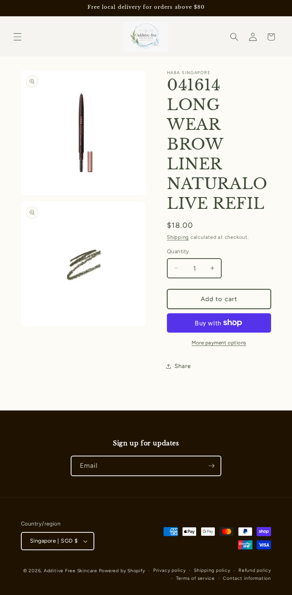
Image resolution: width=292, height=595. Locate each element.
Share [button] (182, 365)
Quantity (178, 251)
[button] (17, 37)
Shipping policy (212, 570)
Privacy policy (169, 570)
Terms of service (195, 578)
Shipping (178, 237)
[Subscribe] (211, 466)
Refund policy (254, 570)
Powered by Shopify (122, 570)
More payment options (219, 342)
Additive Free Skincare (70, 570)
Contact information (247, 578)
